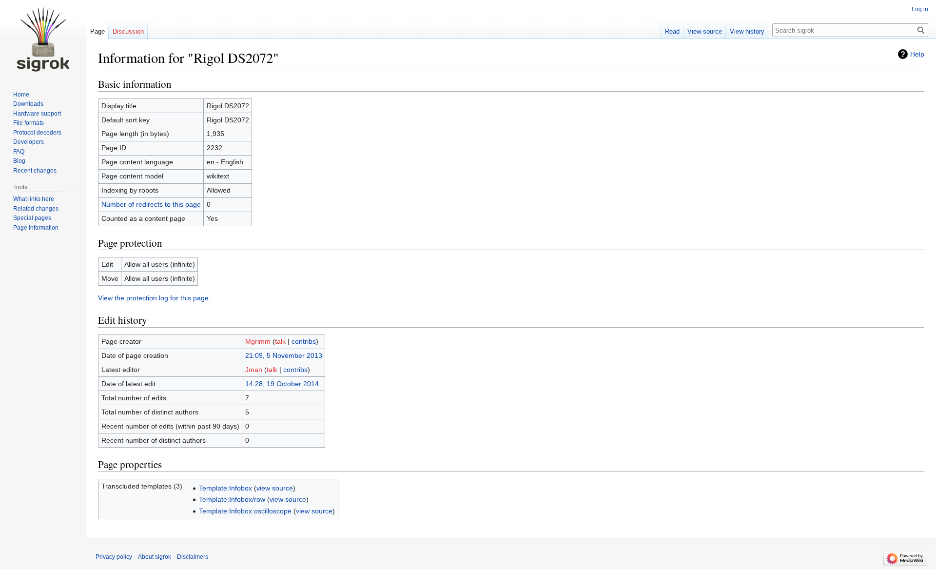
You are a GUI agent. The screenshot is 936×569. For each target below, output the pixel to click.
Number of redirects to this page (151, 204)
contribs (304, 341)
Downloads (28, 103)
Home (21, 94)
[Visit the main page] (43, 39)
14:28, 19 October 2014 (282, 384)
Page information (35, 227)
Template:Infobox (225, 488)
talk (280, 341)
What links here (33, 199)
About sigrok (154, 556)
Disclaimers (192, 556)
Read (672, 31)
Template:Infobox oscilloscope (245, 511)
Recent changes (35, 170)
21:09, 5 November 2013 (283, 355)
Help (917, 54)
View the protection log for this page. (154, 298)
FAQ (18, 151)
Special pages (32, 218)
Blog (19, 160)
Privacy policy (114, 556)
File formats (28, 122)
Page (97, 31)
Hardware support (37, 113)
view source (274, 488)
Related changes (35, 208)
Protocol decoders (37, 132)
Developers (28, 141)
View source (704, 31)
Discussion (128, 31)
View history (747, 31)
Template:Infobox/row (232, 499)
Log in (920, 9)
